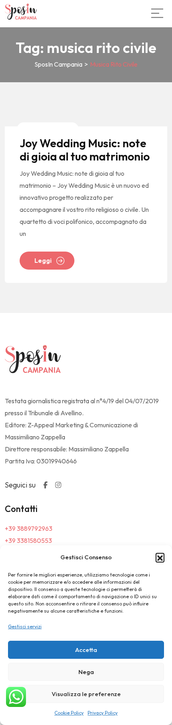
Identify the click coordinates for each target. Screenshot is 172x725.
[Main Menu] (157, 13)
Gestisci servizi (25, 626)
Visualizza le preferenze (86, 694)
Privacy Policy (103, 713)
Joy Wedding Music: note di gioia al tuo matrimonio (85, 149)
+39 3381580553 (28, 540)
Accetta (86, 650)
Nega (86, 672)
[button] (160, 557)
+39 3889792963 (28, 528)
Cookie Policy (69, 713)
